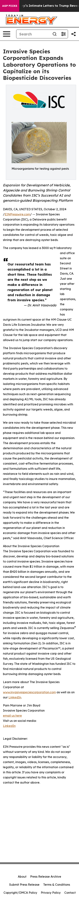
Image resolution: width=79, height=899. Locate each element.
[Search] (54, 34)
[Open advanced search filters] (63, 34)
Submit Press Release (24, 884)
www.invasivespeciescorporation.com (29, 692)
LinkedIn (14, 697)
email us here (12, 715)
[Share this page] (73, 34)
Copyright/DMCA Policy (20, 892)
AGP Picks (9, 5)
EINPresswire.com (17, 214)
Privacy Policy (51, 892)
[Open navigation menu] (6, 34)
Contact (70, 892)
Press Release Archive (45, 876)
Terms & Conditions (56, 884)
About (22, 876)
